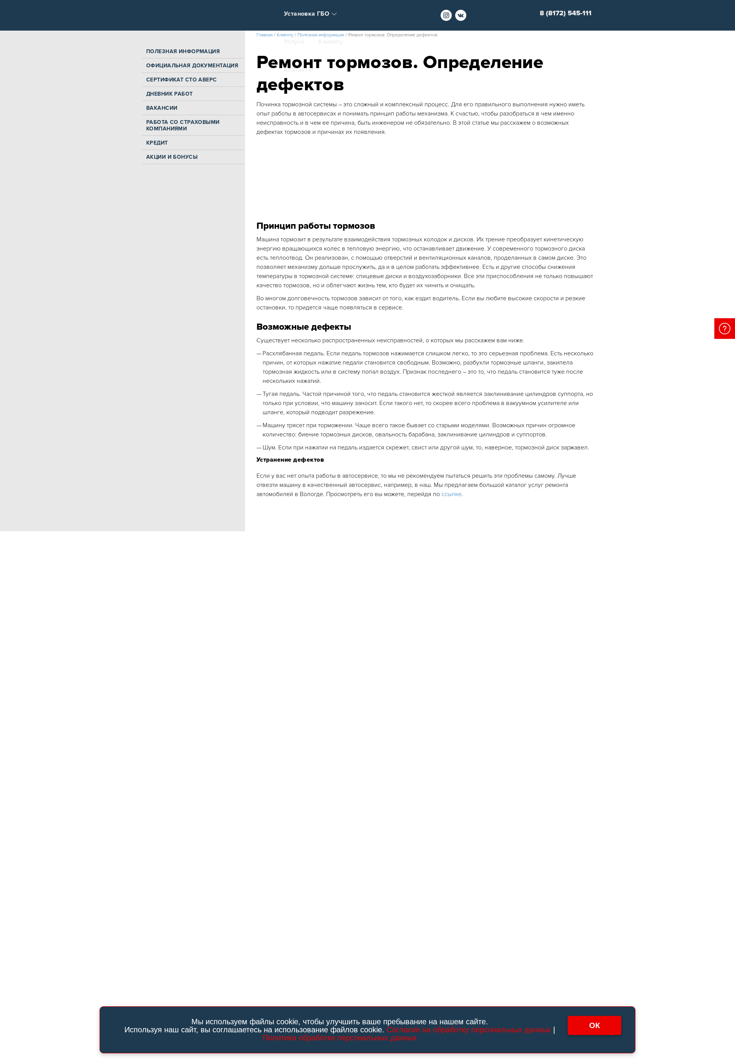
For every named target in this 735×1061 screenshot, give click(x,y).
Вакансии (161, 108)
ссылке (451, 494)
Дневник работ (169, 94)
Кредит (157, 143)
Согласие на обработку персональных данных (469, 1029)
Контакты (298, 69)
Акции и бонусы (172, 157)
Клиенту (330, 42)
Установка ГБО (306, 14)
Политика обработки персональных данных (340, 1037)
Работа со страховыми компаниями (183, 125)
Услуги (294, 42)
